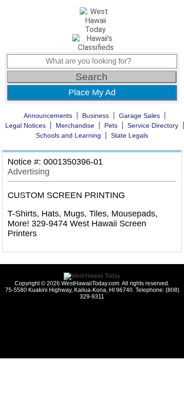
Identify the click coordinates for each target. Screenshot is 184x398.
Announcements (48, 115)
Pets (110, 125)
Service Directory (152, 125)
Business (95, 115)
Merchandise (75, 125)
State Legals (129, 135)
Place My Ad (92, 92)
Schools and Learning (68, 135)
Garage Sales (139, 115)
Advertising (29, 171)
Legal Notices (25, 125)
